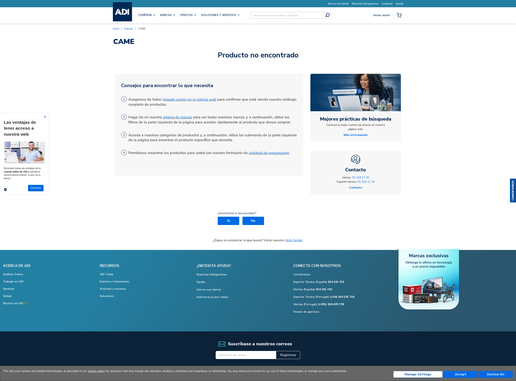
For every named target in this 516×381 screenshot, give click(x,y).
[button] (513, 190)
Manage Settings (418, 374)
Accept (460, 374)
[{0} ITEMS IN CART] (400, 16)
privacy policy (96, 371)
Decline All (496, 374)
